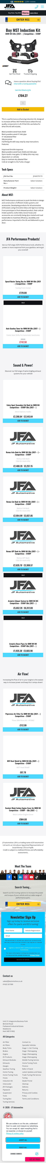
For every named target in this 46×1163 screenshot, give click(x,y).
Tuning (24, 1078)
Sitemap (25, 1084)
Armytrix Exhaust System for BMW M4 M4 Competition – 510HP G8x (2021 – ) (23, 602)
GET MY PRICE (35, 1159)
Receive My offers (23, 959)
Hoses (5, 1078)
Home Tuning (8, 1072)
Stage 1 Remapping (29, 1051)
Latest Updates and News (32, 1072)
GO (38, 19)
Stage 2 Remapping (29, 1054)
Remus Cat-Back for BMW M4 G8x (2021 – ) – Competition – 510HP (23, 502)
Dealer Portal (27, 1081)
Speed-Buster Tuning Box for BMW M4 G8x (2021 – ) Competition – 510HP (23, 282)
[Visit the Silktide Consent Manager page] (37, 1154)
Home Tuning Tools (10, 1075)
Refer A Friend (27, 1069)
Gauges (5, 1066)
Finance (25, 1066)
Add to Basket (23, 109)
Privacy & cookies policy (15, 1133)
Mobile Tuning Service (30, 1060)
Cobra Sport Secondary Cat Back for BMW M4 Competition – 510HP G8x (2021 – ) (23, 406)
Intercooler (7, 1084)
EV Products (7, 1057)
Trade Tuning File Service (31, 1075)
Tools (5, 1096)
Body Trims (7, 1048)
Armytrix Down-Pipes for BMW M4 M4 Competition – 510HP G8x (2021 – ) (23, 644)
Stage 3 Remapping (29, 1057)
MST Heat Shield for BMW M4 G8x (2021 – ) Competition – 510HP (23, 762)
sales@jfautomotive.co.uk (12, 981)
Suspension (7, 1093)
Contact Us (26, 1042)
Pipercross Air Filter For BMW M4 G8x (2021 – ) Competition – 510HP (23, 714)
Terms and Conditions (30, 1099)
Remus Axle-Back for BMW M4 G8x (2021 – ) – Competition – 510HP (23, 453)
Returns (25, 1090)
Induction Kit (8, 1081)
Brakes (5, 1051)
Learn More (34, 13)
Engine (5, 1054)
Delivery (25, 1087)
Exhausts (6, 1063)
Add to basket (23, 297)
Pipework (6, 1090)
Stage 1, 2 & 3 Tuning (30, 1048)
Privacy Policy (34, 955)
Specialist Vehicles (29, 1045)
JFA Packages (8, 1087)
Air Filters (6, 1045)
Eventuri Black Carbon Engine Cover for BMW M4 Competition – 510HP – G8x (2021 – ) (23, 809)
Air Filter (6, 1042)
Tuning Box (7, 1099)
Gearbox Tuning (9, 1069)
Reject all (23, 1147)
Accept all (23, 1140)
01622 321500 (8, 984)
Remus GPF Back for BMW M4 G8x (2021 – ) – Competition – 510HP (23, 552)
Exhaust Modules (9, 1060)
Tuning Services (9, 1102)
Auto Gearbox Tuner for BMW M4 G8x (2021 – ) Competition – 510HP (23, 329)
